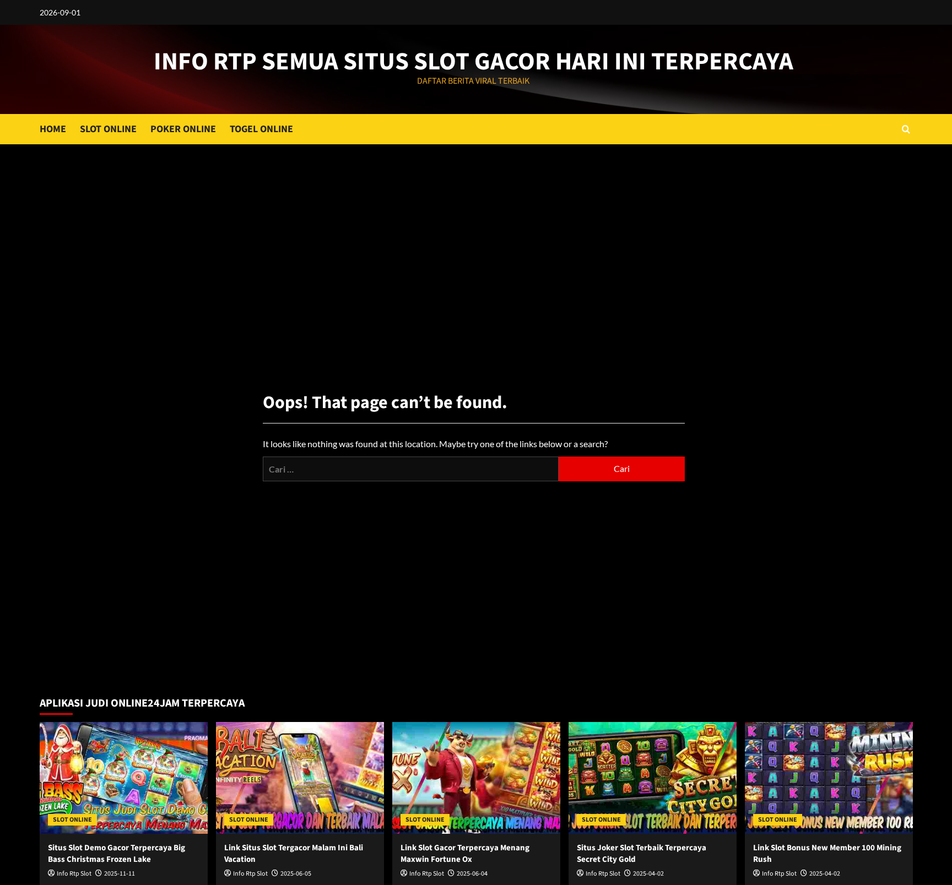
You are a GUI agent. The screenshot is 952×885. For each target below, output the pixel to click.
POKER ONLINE (183, 129)
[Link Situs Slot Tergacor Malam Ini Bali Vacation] (300, 778)
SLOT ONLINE (108, 129)
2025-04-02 (648, 873)
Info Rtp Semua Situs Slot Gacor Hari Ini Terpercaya (473, 61)
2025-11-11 (119, 873)
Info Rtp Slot (74, 873)
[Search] (906, 129)
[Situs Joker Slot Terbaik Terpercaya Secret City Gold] (653, 778)
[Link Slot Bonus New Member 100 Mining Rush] (829, 778)
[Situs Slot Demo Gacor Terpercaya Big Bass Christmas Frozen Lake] (124, 778)
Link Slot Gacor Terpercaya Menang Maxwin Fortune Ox (465, 853)
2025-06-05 (295, 873)
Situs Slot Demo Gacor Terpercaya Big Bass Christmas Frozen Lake (116, 853)
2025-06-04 (472, 873)
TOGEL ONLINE (261, 129)
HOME (53, 129)
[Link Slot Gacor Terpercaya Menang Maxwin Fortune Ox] (476, 778)
